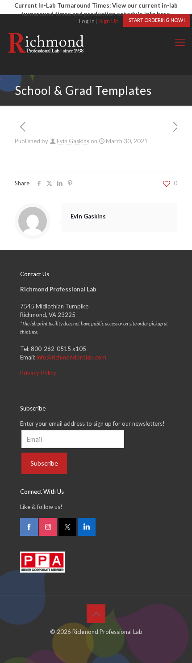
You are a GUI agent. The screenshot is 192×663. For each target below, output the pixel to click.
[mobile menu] (180, 42)
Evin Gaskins (73, 141)
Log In (87, 21)
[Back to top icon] (96, 613)
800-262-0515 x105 (58, 348)
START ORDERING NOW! (157, 20)
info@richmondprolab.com (71, 357)
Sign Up (109, 21)
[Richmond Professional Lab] (46, 42)
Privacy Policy (38, 372)
